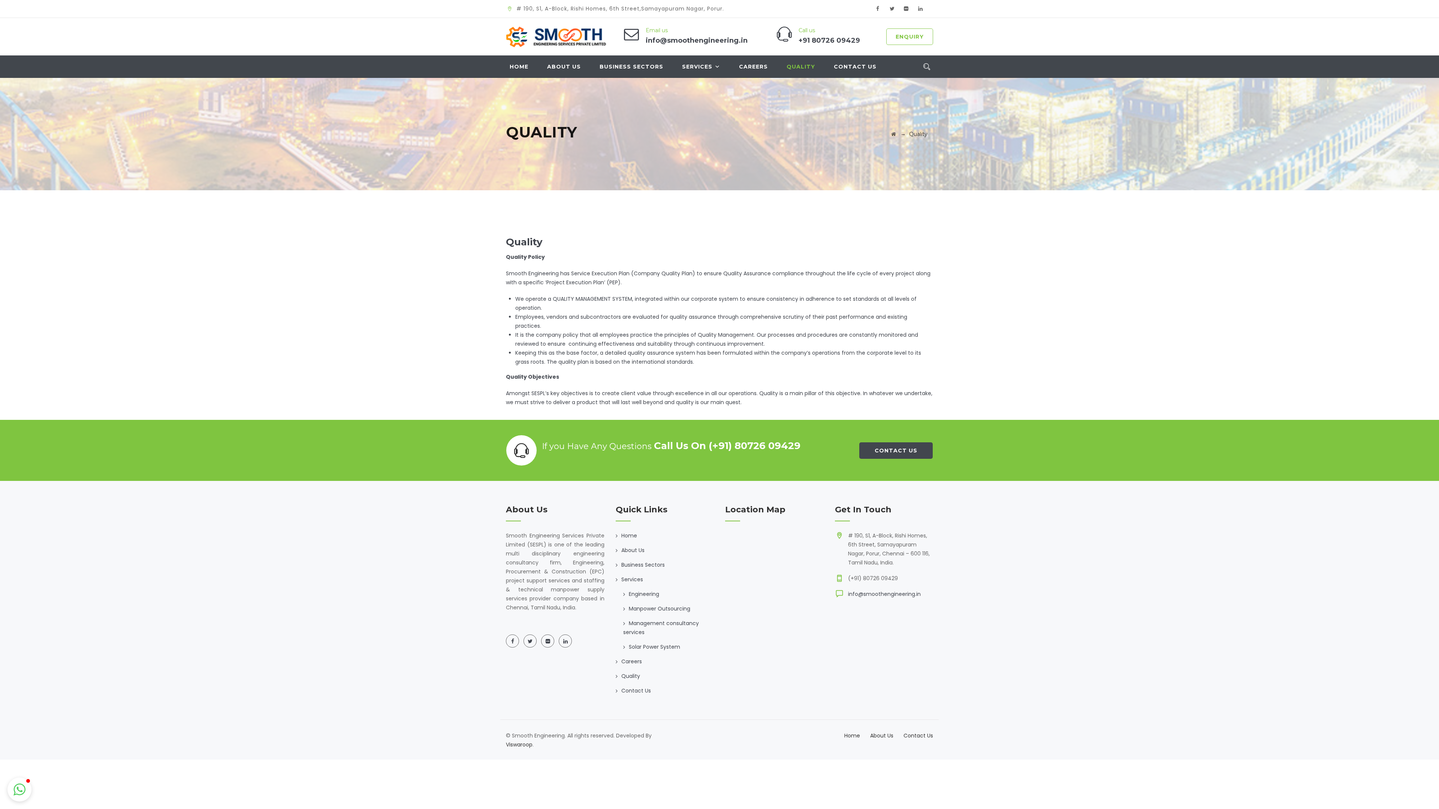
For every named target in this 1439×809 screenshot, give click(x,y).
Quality (801, 66)
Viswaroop (519, 744)
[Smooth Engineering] (557, 36)
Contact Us (855, 66)
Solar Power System (654, 647)
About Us (564, 66)
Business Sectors (631, 66)
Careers (753, 66)
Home (519, 66)
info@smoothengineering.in (884, 594)
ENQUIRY (910, 36)
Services (697, 66)
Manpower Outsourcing (659, 608)
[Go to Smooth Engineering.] (893, 134)
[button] (19, 790)
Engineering (644, 594)
